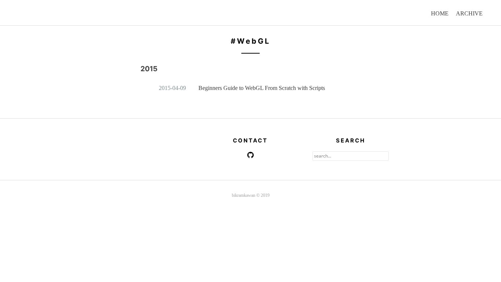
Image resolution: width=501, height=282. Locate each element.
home (440, 13)
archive (469, 13)
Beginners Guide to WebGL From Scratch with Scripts (261, 88)
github (250, 155)
